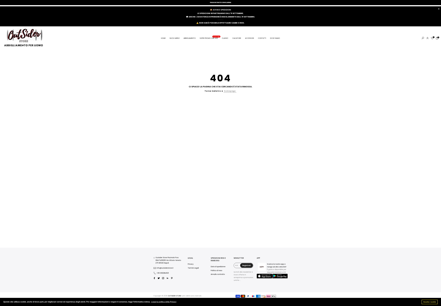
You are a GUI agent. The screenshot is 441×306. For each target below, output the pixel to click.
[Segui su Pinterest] (172, 278)
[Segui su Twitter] (159, 278)
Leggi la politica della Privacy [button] (163, 302)
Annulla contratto (218, 274)
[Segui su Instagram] (163, 278)
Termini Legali (193, 268)
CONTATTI (262, 38)
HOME (163, 38)
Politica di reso (216, 270)
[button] (264, 276)
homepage (230, 91)
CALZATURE (236, 38)
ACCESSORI (249, 38)
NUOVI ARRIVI (175, 38)
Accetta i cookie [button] (429, 302)
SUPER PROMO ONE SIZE (210, 38)
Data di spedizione (218, 266)
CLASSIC (225, 38)
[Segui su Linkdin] (167, 278)
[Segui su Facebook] (154, 278)
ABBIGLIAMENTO (190, 38)
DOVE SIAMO (275, 38)
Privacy (191, 264)
